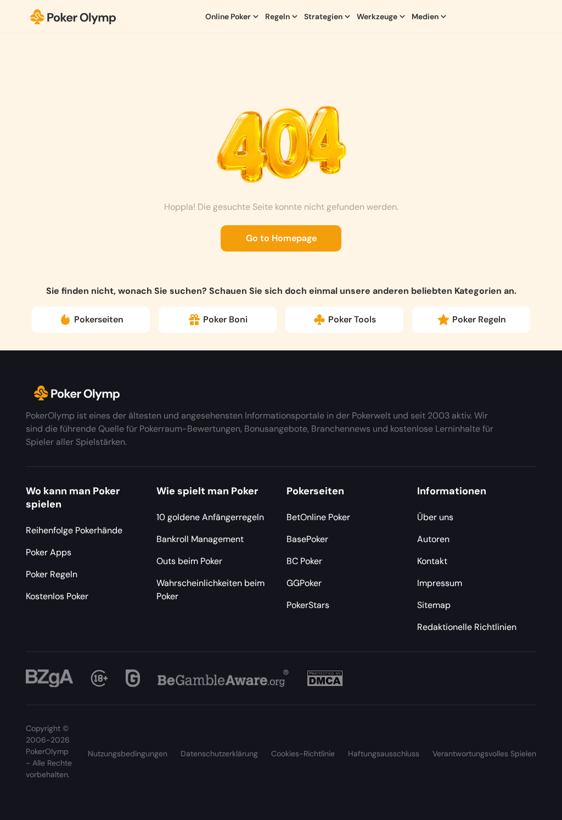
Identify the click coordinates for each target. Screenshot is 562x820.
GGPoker (304, 583)
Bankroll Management (200, 539)
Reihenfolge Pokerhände (74, 530)
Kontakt (432, 561)
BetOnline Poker (318, 517)
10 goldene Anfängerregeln (210, 517)
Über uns (435, 517)
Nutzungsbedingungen (127, 753)
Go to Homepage (281, 238)
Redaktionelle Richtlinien (466, 627)
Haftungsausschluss (383, 753)
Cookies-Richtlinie (303, 753)
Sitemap (434, 605)
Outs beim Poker (189, 561)
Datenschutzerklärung (219, 753)
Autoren (433, 539)
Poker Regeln (479, 319)
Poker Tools (352, 319)
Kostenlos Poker (57, 596)
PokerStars (307, 605)
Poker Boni (225, 319)
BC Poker (304, 561)
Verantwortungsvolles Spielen (484, 753)
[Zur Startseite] (73, 16)
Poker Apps (48, 552)
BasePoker (307, 539)
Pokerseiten (98, 319)
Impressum (439, 583)
